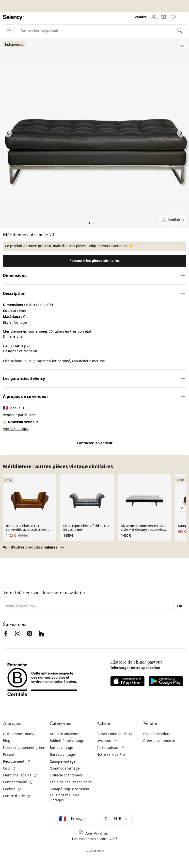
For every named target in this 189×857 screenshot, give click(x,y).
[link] (13, 17)
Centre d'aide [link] (17, 795)
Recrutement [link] (16, 761)
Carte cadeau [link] (110, 747)
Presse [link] (8, 754)
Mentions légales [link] (20, 775)
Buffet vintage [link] (61, 747)
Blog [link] (6, 740)
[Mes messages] (163, 17)
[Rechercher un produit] (180, 30)
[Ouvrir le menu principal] (9, 30)
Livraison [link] (106, 740)
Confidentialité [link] (18, 782)
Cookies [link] (12, 789)
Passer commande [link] (114, 733)
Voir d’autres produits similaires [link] (30, 547)
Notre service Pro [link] (110, 754)
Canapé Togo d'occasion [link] (69, 789)
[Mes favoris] (173, 17)
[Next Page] (181, 133)
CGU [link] (9, 768)
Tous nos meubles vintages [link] (64, 797)
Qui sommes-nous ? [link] (19, 733)
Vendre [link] (141, 17)
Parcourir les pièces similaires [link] (94, 260)
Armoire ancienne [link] (64, 733)
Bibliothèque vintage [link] (67, 740)
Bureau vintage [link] (62, 754)
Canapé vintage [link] (63, 761)
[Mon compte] (154, 17)
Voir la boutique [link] (16, 428)
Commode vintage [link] (65, 768)
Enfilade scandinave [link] (66, 775)
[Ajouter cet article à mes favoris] (182, 45)
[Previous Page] (8, 133)
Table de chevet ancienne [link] (71, 782)
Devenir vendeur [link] (157, 733)
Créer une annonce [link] (159, 740)
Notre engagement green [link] (24, 747)
